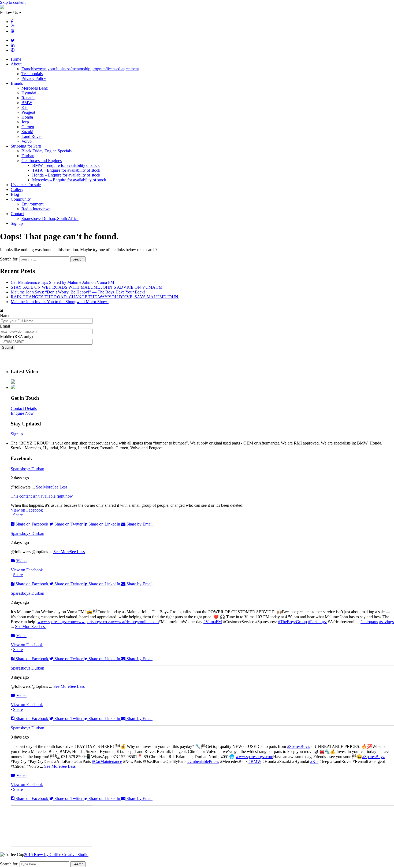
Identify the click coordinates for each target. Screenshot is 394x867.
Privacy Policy (33, 78)
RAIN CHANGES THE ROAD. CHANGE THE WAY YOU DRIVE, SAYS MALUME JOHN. (95, 297)
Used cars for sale (26, 184)
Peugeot (28, 112)
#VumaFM (212, 621)
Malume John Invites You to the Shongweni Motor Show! (60, 301)
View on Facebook (27, 510)
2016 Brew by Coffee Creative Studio (56, 854)
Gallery (17, 189)
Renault (28, 97)
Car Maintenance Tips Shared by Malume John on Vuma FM (62, 282)
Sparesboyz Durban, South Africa (50, 218)
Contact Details (24, 408)
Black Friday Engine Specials (46, 151)
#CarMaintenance (107, 761)
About (16, 64)
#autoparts (369, 621)
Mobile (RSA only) (16, 336)
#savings (386, 621)
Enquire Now (22, 413)
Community (21, 199)
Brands (17, 83)
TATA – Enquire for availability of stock (66, 170)
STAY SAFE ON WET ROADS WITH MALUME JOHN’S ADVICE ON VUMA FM (86, 287)
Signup (17, 223)
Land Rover (31, 136)
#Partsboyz (317, 621)
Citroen (27, 126)
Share (18, 515)
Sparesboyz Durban (27, 468)
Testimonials (32, 73)
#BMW (254, 761)
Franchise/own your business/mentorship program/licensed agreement (80, 69)
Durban (27, 155)
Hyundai (28, 93)
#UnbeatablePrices (203, 761)
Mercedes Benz (34, 88)
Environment (32, 204)
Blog (15, 194)
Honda (27, 117)
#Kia (314, 761)
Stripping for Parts (26, 146)
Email (5, 326)
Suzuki (27, 131)
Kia (24, 107)
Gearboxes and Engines (41, 160)
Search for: (9, 864)
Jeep (25, 122)
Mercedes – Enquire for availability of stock (69, 180)
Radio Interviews (35, 209)
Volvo (26, 141)
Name (5, 315)
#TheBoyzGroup (292, 621)
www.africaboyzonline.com (135, 621)
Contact (17, 213)
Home (16, 59)
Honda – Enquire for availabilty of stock (66, 175)
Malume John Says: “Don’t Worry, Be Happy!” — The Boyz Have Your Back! (78, 292)
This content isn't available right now (42, 496)
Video (21, 561)
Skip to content (12, 2)
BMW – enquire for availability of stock (66, 165)
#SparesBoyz (298, 746)
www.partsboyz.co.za (93, 621)
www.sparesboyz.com (56, 621)
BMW (26, 102)
